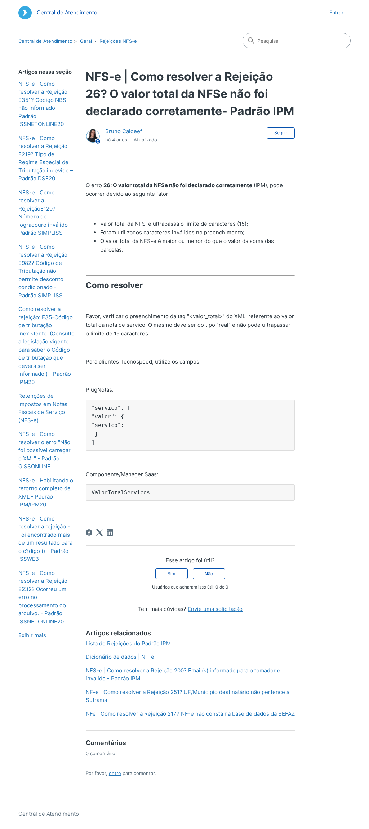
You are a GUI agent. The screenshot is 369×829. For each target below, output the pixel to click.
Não (209, 573)
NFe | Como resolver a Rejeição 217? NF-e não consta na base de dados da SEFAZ (190, 713)
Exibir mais (32, 635)
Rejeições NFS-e (118, 41)
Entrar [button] (336, 12)
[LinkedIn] (110, 532)
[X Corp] (99, 532)
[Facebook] (89, 532)
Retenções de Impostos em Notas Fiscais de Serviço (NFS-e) (42, 408)
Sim (171, 573)
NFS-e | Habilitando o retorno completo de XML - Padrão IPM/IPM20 (45, 492)
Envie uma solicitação (215, 608)
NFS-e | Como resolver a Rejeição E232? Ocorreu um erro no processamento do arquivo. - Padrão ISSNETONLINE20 (42, 597)
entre (115, 773)
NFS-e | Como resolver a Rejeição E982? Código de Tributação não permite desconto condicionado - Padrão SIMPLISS (42, 271)
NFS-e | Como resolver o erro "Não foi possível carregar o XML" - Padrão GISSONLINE (44, 450)
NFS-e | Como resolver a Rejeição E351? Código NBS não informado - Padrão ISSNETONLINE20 (42, 104)
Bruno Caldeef (123, 131)
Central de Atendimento (45, 41)
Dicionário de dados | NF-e (120, 656)
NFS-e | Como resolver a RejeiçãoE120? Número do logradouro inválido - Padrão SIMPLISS (45, 212)
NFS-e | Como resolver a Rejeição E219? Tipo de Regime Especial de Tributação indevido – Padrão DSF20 (45, 158)
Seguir (280, 132)
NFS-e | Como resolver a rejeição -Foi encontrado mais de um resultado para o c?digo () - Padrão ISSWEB (45, 539)
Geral (86, 41)
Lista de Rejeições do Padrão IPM (128, 643)
